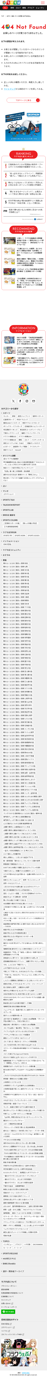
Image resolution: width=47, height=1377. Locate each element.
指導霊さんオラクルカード (29, 1172)
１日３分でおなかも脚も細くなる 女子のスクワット (21, 886)
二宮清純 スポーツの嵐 (11, 523)
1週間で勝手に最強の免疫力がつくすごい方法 (19, 830)
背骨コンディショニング (11, 880)
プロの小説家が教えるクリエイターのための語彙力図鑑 (22, 1150)
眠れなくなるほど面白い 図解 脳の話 (16, 587)
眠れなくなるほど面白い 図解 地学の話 (17, 641)
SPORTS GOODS (34, 535)
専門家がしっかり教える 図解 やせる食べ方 (18, 820)
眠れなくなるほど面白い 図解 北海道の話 (17, 725)
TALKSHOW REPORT (11, 505)
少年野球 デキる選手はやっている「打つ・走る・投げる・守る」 (23, 1095)
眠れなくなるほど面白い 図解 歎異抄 (16, 600)
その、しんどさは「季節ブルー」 (15, 964)
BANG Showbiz (9, 1263)
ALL (5, 8)
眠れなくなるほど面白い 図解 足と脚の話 (17, 671)
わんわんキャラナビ (10, 1172)
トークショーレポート (9, 1307)
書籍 (5, 560)
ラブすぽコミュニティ (12, 550)
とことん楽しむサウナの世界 (34, 1225)
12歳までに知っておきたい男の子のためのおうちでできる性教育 (23, 913)
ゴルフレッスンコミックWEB (11, 1334)
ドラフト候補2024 (25, 436)
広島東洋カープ (8, 419)
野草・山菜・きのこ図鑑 (12, 1209)
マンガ (5, 491)
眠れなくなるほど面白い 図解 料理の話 (17, 664)
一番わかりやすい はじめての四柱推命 (17, 1179)
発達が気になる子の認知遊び (13, 929)
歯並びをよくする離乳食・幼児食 (15, 897)
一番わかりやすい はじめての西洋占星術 (18, 1182)
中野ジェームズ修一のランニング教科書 (17, 1114)
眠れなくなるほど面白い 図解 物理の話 (17, 658)
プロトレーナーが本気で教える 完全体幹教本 (19, 1127)
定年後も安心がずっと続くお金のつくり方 (18, 1199)
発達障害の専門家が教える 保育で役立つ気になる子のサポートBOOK (23, 925)
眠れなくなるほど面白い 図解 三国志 (16, 597)
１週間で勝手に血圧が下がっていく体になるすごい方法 (22, 844)
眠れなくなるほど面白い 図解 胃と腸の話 (17, 675)
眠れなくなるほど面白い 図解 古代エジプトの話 (20, 790)
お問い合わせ (6, 1303)
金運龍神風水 (20, 1186)
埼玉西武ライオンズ (10, 429)
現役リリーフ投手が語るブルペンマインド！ (19, 468)
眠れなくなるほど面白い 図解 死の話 (16, 577)
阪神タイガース (38, 416)
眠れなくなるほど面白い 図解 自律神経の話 (18, 776)
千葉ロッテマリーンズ (11, 433)
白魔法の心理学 (23, 987)
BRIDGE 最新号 (9, 515)
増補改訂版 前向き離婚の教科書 (14, 1006)
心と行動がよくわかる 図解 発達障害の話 (17, 823)
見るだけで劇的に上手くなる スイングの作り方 (20, 1057)
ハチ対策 (27, 1244)
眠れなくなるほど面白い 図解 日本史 (16, 604)
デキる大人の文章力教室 (12, 1140)
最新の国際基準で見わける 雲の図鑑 (16, 1203)
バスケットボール (38, 440)
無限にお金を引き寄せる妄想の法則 (15, 1189)
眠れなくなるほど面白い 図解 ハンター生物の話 (20, 793)
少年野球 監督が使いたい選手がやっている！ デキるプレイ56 (24, 1090)
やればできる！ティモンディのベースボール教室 (20, 1100)
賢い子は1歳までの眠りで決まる (14, 900)
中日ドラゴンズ (22, 419)
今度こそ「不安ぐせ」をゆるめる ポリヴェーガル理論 (22, 971)
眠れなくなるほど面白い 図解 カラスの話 (17, 688)
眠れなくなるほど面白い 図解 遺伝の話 (17, 614)
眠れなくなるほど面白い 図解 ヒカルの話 (17, 719)
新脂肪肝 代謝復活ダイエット (13, 864)
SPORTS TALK (9, 500)
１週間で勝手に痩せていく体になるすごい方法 (19, 833)
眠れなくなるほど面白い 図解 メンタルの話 (18, 729)
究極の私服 (7, 1235)
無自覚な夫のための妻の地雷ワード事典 (17, 1003)
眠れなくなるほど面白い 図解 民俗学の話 (17, 712)
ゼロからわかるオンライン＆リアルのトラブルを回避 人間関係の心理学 (23, 998)
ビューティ (40, 8)
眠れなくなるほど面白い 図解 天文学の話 (17, 708)
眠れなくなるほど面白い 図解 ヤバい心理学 (18, 732)
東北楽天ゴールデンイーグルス (31, 429)
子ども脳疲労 (8, 940)
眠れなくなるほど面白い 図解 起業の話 (17, 617)
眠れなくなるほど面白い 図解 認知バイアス (18, 759)
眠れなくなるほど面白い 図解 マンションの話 (19, 786)
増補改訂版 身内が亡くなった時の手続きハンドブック (22, 949)
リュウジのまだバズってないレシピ (15, 1229)
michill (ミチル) (9, 1258)
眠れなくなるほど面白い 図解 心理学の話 (17, 698)
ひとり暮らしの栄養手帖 (12, 854)
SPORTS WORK (20, 535)
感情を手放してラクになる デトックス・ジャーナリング (23, 984)
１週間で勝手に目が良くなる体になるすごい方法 (20, 837)
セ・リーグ (7, 1248)
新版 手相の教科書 (9, 1162)
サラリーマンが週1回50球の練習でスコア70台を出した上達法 (23, 1049)
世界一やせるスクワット (12, 883)
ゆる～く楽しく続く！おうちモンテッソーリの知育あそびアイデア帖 (23, 919)
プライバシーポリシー (9, 1286)
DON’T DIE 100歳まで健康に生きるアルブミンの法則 (21, 867)
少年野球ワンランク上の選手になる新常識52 (19, 1085)
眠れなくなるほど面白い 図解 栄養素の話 (17, 678)
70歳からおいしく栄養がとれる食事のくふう (19, 871)
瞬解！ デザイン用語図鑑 (12, 1225)
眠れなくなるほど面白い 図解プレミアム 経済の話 (20, 810)
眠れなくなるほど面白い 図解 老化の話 (17, 668)
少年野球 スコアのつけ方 (12, 1082)
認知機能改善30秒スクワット (13, 961)
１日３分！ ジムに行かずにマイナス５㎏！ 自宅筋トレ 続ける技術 (23, 1135)
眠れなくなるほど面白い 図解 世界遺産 (17, 637)
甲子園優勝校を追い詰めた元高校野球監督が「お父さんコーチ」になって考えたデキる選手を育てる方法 (23, 463)
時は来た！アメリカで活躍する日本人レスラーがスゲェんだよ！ (23, 479)
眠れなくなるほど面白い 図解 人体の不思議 (18, 756)
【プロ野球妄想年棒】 (11, 526)
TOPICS (6, 1241)
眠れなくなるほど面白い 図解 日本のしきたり (19, 779)
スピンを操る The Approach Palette (16, 1054)
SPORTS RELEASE (10, 1253)
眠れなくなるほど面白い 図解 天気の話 (17, 648)
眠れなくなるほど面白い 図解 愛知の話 (17, 610)
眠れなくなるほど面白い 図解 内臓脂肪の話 (18, 746)
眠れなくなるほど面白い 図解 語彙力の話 (17, 695)
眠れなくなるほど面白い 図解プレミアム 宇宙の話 (20, 803)
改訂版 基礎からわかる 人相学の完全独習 (17, 1169)
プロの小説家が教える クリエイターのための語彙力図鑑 (23, 1153)
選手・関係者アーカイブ (13, 1271)
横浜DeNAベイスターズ (11, 423)
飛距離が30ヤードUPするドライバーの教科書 (19, 1066)
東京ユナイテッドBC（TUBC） (14, 443)
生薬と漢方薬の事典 (36, 1206)
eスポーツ (7, 446)
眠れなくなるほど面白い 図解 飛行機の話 (17, 722)
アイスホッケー (35, 446)
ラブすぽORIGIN (9, 532)
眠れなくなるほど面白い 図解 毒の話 (16, 580)
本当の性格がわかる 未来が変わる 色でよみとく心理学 (22, 994)
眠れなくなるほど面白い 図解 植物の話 (17, 631)
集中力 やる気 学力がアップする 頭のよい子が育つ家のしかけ (23, 944)
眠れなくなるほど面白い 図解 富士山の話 (17, 702)
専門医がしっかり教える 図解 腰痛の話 (17, 817)
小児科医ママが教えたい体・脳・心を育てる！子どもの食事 (23, 908)
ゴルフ (18, 8)
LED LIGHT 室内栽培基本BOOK (14, 1206)
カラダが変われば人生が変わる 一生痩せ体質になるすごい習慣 (23, 875)
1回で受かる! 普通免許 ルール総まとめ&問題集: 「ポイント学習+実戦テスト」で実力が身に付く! (24, 1020)
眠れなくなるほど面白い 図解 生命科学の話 (18, 735)
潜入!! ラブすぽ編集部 (11, 459)
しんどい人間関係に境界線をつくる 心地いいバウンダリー (23, 980)
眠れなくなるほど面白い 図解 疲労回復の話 (18, 762)
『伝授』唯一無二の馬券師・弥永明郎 (16, 471)
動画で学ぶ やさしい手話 (35, 961)
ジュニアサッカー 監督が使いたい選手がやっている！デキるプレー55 (23, 1011)
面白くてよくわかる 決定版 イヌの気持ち (26, 1213)
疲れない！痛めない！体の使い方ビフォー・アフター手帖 (23, 1130)
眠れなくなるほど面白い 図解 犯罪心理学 (17, 715)
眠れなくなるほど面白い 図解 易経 (15, 563)
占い (5, 486)
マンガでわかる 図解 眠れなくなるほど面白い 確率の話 (22, 813)
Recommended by (28, 219)
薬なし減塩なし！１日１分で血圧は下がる (18, 857)
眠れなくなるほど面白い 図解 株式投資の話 (18, 739)
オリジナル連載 (9, 455)
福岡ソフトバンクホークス (30, 433)
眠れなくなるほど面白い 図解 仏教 (15, 566)
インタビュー (8, 1244)
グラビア (30, 8)
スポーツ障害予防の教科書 (12, 1124)
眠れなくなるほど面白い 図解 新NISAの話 (18, 752)
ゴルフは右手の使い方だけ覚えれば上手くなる (19, 1045)
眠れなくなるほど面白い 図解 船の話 (16, 590)
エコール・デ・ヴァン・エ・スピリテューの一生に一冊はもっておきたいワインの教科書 (23, 1217)
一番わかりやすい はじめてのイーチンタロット (20, 1176)
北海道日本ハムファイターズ (35, 426)
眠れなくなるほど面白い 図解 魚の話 (16, 573)
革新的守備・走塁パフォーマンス (15, 1103)
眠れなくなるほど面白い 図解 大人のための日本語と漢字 (23, 800)
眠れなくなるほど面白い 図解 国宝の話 (17, 624)
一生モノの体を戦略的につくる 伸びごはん (18, 850)
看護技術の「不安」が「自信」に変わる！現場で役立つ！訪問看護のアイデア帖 (23, 953)
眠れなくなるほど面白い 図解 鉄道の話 (17, 644)
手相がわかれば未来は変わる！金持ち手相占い (19, 1166)
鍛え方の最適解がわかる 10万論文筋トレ (17, 890)
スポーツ (6, 413)
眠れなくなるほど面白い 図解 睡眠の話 (17, 634)
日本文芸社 (7, 544)
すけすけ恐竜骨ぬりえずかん (31, 893)
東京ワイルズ (8, 450)
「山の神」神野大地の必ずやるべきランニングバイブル (23, 1117)
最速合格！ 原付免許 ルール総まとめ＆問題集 (19, 1024)
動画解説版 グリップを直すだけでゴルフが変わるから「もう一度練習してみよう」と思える (23, 1061)
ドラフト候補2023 (9, 436)
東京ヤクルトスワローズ (31, 423)
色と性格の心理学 (9, 987)
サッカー (6, 416)
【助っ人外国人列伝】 (30, 523)
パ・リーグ (18, 1248)
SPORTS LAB (8, 510)
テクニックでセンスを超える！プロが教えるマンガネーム (23, 1222)
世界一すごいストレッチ (31, 880)
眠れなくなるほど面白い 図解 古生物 (16, 593)
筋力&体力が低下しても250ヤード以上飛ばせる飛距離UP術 (23, 1071)
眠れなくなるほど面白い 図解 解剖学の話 (17, 685)
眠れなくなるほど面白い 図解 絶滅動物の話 (18, 742)
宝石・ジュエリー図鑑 (11, 893)
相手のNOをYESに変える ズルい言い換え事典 (19, 1143)
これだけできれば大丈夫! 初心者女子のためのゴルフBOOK (23, 1075)
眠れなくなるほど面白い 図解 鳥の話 (16, 583)
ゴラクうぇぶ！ (8, 494)
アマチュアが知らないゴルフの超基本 (16, 1035)
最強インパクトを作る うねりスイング (16, 1038)
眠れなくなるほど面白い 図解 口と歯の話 (17, 681)
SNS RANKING (38, 1244)
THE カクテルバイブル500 (32, 1209)
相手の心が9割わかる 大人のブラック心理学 (18, 990)
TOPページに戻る (23, 100)
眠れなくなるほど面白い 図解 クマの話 (17, 607)
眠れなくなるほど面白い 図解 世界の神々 (17, 705)
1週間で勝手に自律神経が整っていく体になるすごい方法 (23, 847)
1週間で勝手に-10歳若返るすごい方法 (16, 827)
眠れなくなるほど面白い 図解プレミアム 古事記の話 (21, 806)
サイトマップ (9, 88)
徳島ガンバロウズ (33, 443)
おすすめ (6, 555)
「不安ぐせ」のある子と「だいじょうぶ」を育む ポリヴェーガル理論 (23, 976)
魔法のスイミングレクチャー (13, 1120)
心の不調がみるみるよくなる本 (14, 968)
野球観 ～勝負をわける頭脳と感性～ (16, 1079)
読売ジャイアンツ (24, 416)
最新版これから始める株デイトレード (16, 1196)
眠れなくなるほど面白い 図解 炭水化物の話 (18, 749)
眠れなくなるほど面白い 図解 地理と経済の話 (19, 769)
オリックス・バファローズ (12, 426)
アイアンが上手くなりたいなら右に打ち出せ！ (19, 1031)
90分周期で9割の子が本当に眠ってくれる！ (18, 903)
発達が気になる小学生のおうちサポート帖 (18, 936)
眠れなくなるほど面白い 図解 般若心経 (17, 651)
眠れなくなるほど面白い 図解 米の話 (16, 570)
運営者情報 (5, 1289)
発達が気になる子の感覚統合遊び (15, 933)
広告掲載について (7, 1296)
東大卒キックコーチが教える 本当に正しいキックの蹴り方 (23, 1110)
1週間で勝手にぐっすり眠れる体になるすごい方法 (21, 840)
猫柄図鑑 (6, 1213)
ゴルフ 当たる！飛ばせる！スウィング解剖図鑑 (20, 1041)
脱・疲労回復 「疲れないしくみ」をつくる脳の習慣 (21, 861)
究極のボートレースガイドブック (15, 1193)
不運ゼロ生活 (8, 1186)
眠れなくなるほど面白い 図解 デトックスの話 (19, 766)
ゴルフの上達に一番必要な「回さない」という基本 (21, 1028)
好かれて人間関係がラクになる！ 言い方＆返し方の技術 (23, 1146)
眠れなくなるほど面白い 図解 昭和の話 (17, 627)
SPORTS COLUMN (10, 520)
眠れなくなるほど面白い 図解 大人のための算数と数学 (22, 796)
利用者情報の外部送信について (12, 1293)
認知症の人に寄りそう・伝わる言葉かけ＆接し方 (20, 958)
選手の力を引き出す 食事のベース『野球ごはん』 (20, 474)
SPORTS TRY (7, 535)
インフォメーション (11, 541)
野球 (12, 8)
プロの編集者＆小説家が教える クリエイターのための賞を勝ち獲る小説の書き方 (23, 1157)
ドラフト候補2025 (9, 440)
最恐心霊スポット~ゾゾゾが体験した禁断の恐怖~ (20, 1232)
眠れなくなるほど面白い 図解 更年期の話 (17, 691)
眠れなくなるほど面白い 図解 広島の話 (17, 654)
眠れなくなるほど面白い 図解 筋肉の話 (17, 620)
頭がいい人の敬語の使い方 (12, 1015)
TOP (2, 16)
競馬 (24, 8)
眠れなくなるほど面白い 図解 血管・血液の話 (19, 773)
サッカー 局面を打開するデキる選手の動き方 (19, 1107)
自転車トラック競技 (20, 446)
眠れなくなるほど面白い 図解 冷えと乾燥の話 (19, 783)
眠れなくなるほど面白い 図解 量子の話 (17, 661)
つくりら (4, 1331)
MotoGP (18, 450)
